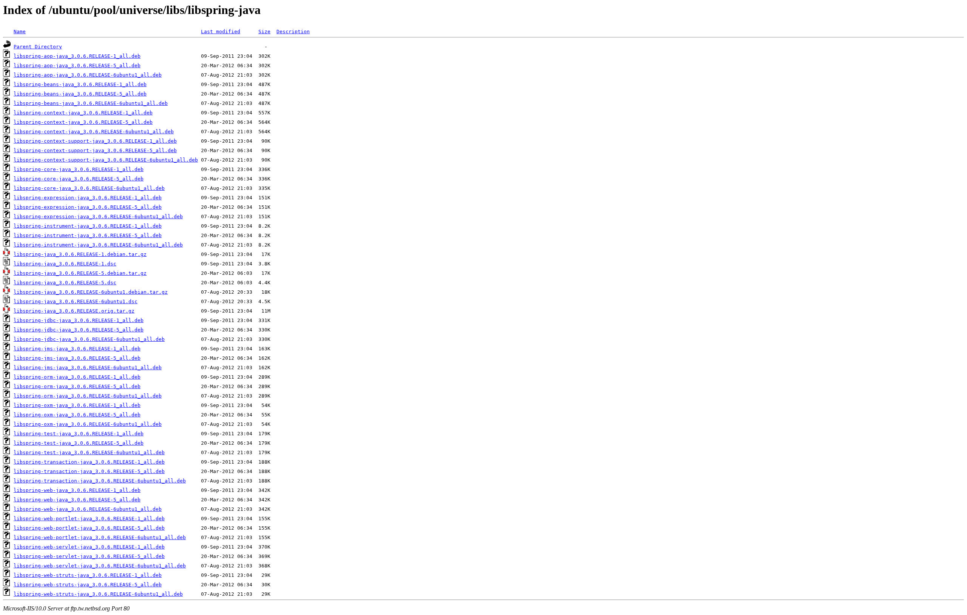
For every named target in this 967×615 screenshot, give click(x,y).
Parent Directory (38, 46)
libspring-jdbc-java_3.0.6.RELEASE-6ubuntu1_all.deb (89, 339)
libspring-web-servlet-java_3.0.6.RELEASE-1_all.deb (89, 547)
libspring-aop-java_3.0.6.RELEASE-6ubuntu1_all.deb (88, 75)
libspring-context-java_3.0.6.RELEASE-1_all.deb (83, 113)
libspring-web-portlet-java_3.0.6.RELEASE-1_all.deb (89, 518)
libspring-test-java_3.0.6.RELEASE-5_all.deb (79, 443)
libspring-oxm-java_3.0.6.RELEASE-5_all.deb (77, 415)
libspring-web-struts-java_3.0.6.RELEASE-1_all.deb (88, 575)
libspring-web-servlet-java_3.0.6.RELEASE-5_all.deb (89, 556)
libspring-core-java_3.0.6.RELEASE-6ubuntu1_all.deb (89, 188)
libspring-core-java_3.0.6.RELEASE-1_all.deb (79, 169)
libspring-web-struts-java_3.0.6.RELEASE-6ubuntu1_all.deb (98, 594)
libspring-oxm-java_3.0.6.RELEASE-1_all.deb (77, 405)
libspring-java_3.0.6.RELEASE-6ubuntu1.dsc (75, 301)
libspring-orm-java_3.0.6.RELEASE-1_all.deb (77, 377)
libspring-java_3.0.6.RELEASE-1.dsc (65, 264)
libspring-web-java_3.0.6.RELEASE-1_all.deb (77, 490)
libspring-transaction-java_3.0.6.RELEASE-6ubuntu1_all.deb (100, 481)
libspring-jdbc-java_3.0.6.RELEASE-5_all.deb (79, 330)
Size (264, 31)
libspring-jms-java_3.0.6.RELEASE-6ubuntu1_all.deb (88, 367)
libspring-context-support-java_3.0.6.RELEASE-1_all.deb (95, 141)
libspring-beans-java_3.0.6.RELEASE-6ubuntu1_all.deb (91, 103)
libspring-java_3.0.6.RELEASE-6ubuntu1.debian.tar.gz (91, 292)
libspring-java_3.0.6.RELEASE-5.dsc (65, 282)
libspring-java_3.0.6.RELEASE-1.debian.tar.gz (80, 254)
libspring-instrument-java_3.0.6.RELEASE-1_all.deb (88, 226)
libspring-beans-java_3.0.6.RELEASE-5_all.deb (80, 94)
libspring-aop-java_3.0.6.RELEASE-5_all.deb (77, 65)
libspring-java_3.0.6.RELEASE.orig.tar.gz (74, 311)
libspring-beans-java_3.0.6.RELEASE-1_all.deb (80, 84)
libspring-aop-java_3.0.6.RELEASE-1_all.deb (77, 56)
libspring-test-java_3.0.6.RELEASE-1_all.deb (79, 433)
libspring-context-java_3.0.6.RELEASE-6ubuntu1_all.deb (94, 131)
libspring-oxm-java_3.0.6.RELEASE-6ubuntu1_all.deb (88, 424)
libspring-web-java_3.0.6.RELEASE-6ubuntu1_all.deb (88, 509)
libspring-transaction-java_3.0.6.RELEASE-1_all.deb (89, 462)
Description (293, 31)
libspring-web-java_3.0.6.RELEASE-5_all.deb (77, 499)
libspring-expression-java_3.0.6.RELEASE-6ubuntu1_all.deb (98, 216)
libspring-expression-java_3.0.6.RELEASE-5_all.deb (88, 207)
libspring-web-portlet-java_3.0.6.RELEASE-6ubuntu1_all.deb (100, 537)
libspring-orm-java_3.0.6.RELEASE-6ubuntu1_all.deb (88, 396)
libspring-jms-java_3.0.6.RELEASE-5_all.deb (77, 358)
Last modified (220, 31)
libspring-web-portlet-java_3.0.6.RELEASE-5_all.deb (89, 528)
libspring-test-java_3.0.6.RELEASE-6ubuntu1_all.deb (89, 452)
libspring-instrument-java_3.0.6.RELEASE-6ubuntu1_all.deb (98, 245)
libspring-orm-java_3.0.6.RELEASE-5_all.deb (77, 386)
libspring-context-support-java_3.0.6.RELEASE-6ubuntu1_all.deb (106, 160)
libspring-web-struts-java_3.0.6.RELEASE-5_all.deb (88, 584)
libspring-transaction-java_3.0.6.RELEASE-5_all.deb (89, 471)
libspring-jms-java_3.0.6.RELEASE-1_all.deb (77, 348)
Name (20, 31)
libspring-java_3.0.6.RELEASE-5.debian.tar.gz (80, 273)
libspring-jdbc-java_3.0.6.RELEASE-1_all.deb (79, 320)
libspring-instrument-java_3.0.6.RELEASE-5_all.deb (88, 235)
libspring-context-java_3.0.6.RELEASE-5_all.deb (83, 122)
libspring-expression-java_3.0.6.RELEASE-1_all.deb (88, 197)
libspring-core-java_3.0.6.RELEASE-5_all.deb (79, 179)
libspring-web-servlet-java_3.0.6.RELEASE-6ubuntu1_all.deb (100, 566)
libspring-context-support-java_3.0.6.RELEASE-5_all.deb (95, 150)
